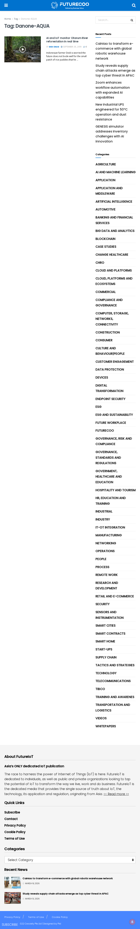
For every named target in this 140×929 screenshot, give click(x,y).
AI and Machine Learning (116, 172)
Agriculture (106, 164)
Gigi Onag (54, 46)
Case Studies (106, 246)
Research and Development (107, 586)
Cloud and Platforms (114, 270)
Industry (103, 519)
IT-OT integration (110, 527)
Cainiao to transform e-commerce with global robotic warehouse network (68, 878)
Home (7, 18)
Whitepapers (106, 726)
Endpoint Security (110, 399)
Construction (108, 332)
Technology (106, 673)
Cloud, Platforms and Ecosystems (114, 281)
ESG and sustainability (114, 415)
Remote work (107, 575)
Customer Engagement (115, 361)
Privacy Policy (15, 825)
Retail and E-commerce (115, 596)
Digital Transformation (109, 388)
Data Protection (110, 369)
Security (103, 604)
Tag (16, 18)
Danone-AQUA (29, 18)
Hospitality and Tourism (116, 490)
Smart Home (105, 641)
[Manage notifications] (132, 922)
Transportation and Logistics (113, 708)
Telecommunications (113, 681)
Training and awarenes (115, 697)
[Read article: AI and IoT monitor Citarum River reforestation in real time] (22, 49)
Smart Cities (106, 625)
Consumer (104, 340)
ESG (99, 407)
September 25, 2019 (72, 46)
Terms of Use (14, 838)
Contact (11, 819)
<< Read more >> (116, 794)
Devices (102, 377)
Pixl (59, 923)
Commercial (106, 292)
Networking (106, 543)
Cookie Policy (15, 832)
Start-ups (104, 649)
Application (105, 180)
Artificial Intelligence (114, 201)
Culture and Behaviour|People (110, 351)
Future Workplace (111, 423)
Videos (101, 718)
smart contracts (110, 633)
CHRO (100, 262)
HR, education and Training (111, 501)
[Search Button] (134, 5)
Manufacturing (109, 535)
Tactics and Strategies (115, 665)
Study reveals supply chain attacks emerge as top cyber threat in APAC (115, 70)
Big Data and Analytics (115, 231)
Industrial (104, 511)
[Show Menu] (6, 5)
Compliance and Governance (109, 303)
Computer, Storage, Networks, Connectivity (112, 319)
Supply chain (106, 657)
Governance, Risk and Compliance (114, 441)
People (101, 559)
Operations (105, 551)
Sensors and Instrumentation (110, 615)
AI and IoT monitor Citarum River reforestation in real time (67, 39)
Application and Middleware (109, 191)
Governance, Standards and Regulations (108, 457)
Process (102, 567)
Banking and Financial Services (114, 220)
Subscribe (12, 812)
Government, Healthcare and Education (109, 476)
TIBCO (100, 689)
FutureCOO (105, 430)
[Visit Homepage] (70, 5)
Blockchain (105, 239)
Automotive (106, 209)
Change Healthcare (112, 254)
